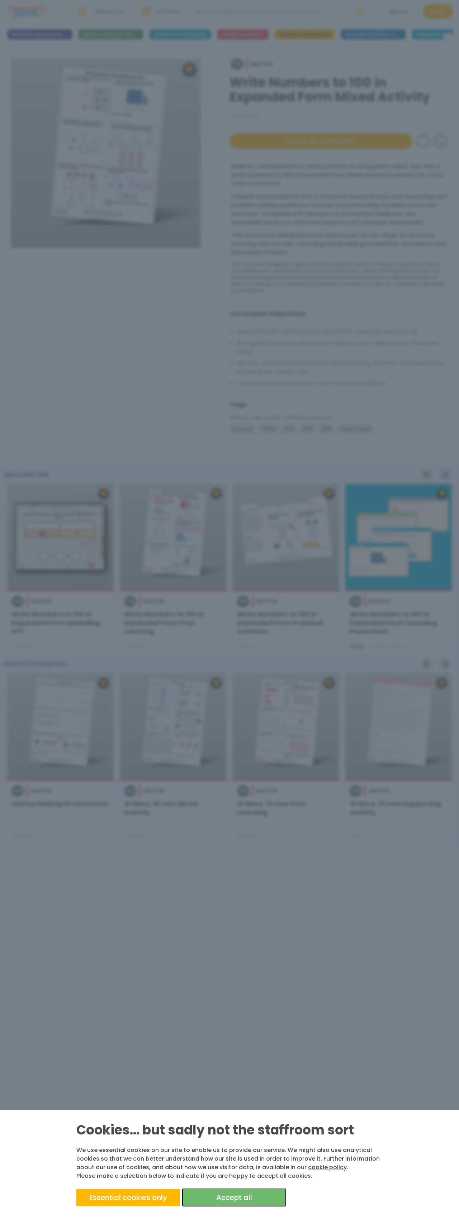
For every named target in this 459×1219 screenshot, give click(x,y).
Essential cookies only (128, 1197)
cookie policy (327, 1167)
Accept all (234, 1197)
